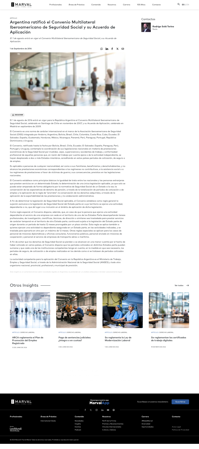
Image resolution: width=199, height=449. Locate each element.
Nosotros (112, 5)
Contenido (96, 5)
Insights (78, 424)
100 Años (141, 5)
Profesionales (55, 5)
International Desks (48, 421)
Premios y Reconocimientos (112, 424)
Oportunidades (148, 427)
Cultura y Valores (109, 430)
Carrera (126, 5)
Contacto (156, 5)
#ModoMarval (147, 421)
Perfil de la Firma (109, 421)
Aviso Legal (176, 427)
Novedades (79, 421)
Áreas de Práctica (76, 5)
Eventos (78, 427)
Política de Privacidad (180, 430)
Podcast (78, 430)
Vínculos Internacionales (111, 427)
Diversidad (146, 424)
